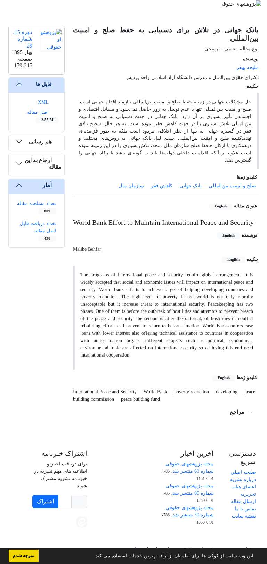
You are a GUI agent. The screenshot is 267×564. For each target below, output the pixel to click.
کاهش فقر (161, 185)
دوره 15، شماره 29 (22, 38)
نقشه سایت (244, 516)
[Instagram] (79, 535)
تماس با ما (245, 508)
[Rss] (63, 535)
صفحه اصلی (243, 472)
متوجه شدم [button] (23, 555)
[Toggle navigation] (135, 12)
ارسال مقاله (243, 501)
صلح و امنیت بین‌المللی (232, 185)
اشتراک (45, 501)
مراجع (238, 412)
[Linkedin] (67, 521)
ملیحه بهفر (248, 67)
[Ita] (81, 521)
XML (44, 102)
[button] (92, 557)
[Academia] (53, 521)
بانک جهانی (190, 185)
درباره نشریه (243, 479)
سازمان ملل (131, 185)
